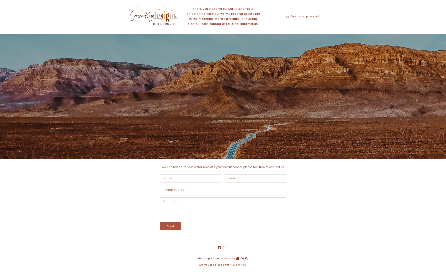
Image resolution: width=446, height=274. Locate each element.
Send (170, 226)
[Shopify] (242, 258)
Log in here (240, 265)
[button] (302, 16)
